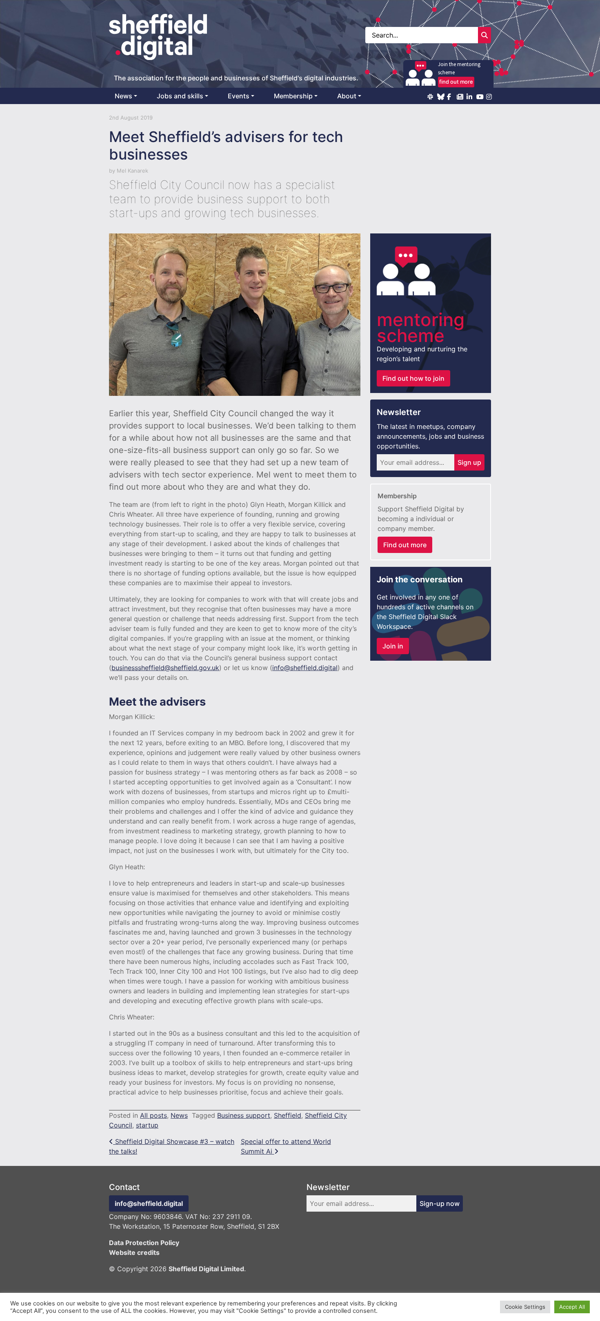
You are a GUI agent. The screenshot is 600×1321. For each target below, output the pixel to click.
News (123, 96)
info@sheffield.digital (305, 668)
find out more (456, 81)
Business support (243, 1115)
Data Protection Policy (144, 1243)
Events (238, 96)
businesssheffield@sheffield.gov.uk (165, 668)
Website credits (134, 1252)
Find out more (405, 545)
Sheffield (287, 1115)
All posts (153, 1115)
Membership (293, 96)
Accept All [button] (572, 1306)
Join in (392, 646)
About (346, 96)
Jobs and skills (180, 96)
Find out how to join (413, 378)
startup (147, 1125)
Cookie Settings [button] (525, 1306)
